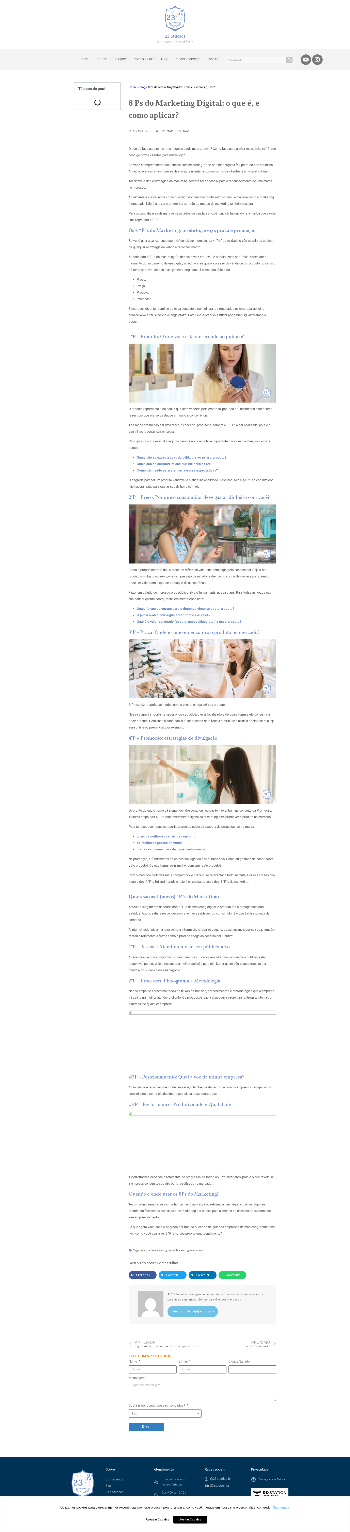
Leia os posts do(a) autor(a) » (193, 1311)
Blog (164, 59)
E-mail (183, 1361)
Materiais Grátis (144, 59)
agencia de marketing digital (157, 1250)
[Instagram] (317, 59)
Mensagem (137, 1378)
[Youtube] (306, 59)
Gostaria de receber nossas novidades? (157, 1405)
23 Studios (175, 36)
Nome (133, 1361)
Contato (212, 59)
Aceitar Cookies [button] (190, 1519)
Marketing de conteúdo (190, 1250)
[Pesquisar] (289, 60)
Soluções (120, 59)
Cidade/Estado (239, 1361)
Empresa (101, 59)
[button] (143, 1275)
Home (84, 59)
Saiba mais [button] (281, 1507)
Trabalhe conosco (187, 59)
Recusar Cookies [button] (157, 1519)
